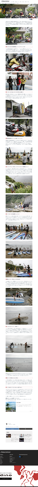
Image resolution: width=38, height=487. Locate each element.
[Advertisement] (11, 417)
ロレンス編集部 (13, 15)
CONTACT (6, 478)
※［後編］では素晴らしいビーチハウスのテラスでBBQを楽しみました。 (16, 396)
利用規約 (11, 461)
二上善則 (9, 15)
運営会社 (11, 456)
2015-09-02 (9, 14)
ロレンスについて (12, 457)
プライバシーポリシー (13, 462)
